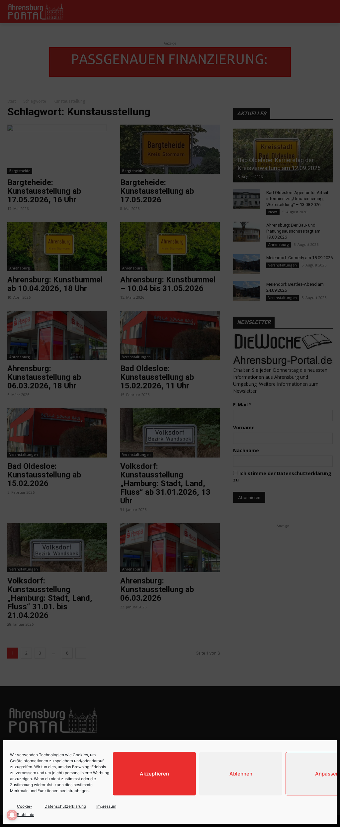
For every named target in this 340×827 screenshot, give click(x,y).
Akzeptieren (154, 774)
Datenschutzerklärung (65, 806)
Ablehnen (240, 774)
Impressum (106, 806)
